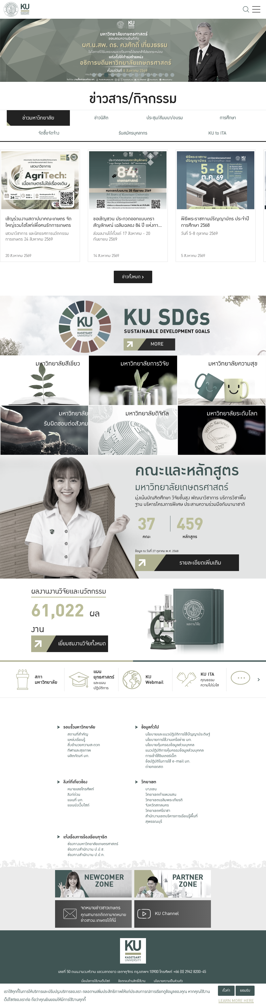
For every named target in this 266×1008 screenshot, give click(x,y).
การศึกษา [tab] (228, 117)
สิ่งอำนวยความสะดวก (84, 745)
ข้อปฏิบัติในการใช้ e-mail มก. (167, 761)
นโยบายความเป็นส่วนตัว (168, 981)
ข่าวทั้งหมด (132, 276)
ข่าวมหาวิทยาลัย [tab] (38, 118)
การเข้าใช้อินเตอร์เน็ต (160, 756)
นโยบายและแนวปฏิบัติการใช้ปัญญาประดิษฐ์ (177, 734)
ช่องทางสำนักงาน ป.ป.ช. (86, 849)
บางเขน (151, 789)
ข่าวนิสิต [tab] (101, 117)
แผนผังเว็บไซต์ (78, 805)
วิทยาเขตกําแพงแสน (160, 794)
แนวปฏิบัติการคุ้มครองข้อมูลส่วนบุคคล (174, 750)
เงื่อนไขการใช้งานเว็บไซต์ (95, 981)
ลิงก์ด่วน (74, 794)
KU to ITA (217, 133)
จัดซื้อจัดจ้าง (48, 133)
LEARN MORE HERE (236, 1001)
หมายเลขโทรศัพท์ (81, 789)
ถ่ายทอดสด (154, 767)
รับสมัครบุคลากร (133, 133)
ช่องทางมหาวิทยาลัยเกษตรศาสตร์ (93, 844)
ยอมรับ (245, 990)
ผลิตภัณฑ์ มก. (78, 756)
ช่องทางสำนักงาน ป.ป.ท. (86, 855)
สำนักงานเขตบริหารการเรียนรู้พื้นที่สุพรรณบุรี (171, 819)
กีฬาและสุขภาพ (79, 750)
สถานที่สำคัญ (78, 734)
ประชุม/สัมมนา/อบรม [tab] (165, 117)
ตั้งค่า (226, 990)
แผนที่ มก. (75, 800)
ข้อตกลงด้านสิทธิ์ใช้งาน (131, 981)
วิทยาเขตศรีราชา (157, 810)
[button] (94, 75)
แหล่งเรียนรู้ (76, 740)
